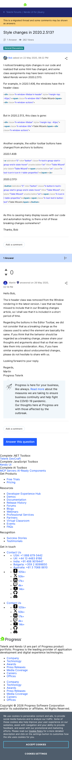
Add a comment (14, 244)
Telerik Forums (13, 12)
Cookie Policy (36, 731)
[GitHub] (15, 593)
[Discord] (15, 597)
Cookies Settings (36, 753)
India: (28, 561)
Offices (11, 676)
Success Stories (17, 538)
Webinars (12, 511)
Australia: (30, 567)
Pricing (11, 482)
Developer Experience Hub (24, 493)
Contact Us (14, 552)
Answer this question (20, 441)
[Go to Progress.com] (11, 640)
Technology (14, 661)
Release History (16, 502)
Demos (11, 496)
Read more (37, 389)
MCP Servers (8, 470)
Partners (12, 517)
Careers (12, 673)
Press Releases (16, 667)
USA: (28, 555)
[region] (36, 736)
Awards (11, 664)
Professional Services (20, 514)
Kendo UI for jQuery (34, 12)
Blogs (10, 508)
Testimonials (14, 541)
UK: (27, 558)
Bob (10, 57)
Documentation (16, 499)
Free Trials (13, 479)
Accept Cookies (36, 744)
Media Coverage (17, 670)
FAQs (10, 526)
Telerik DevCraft (10, 458)
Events (11, 523)
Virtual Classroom (18, 520)
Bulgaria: (30, 564)
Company (13, 658)
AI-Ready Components (31, 470)
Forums (11, 505)
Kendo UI (5, 464)
